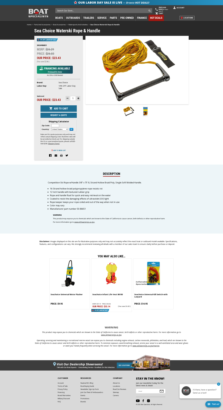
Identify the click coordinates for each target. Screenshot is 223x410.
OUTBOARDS (73, 17)
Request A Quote (58, 115)
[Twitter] (67, 155)
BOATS (59, 17)
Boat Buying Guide (87, 386)
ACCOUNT (180, 8)
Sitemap (116, 392)
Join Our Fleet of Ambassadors (92, 392)
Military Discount (64, 398)
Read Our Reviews (119, 389)
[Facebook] (50, 155)
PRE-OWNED (127, 17)
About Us (116, 383)
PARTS (113, 17)
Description (111, 174)
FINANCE (142, 17)
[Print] (61, 155)
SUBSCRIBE (162, 391)
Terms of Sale (63, 386)
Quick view (70, 273)
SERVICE (102, 17)
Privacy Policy (62, 389)
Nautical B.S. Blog (87, 383)
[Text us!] (213, 405)
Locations (116, 386)
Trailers (88, 17)
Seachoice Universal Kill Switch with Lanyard (151, 295)
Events (83, 395)
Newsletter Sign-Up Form (90, 389)
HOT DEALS (156, 17)
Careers (116, 395)
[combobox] (103, 10)
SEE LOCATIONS (124, 365)
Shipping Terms (53, 144)
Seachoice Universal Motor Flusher (67, 294)
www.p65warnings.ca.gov (84, 222)
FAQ (59, 402)
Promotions (85, 398)
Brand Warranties (64, 395)
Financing (61, 392)
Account (61, 383)
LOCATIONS (188, 18)
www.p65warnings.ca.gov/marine (146, 346)
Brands (83, 402)
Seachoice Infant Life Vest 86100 (107, 294)
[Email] (56, 155)
